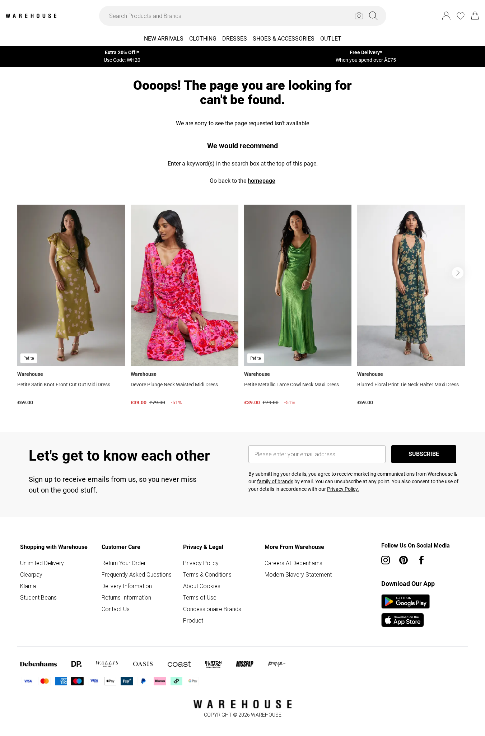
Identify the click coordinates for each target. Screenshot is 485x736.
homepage (261, 180)
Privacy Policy (201, 563)
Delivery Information (127, 586)
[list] (242, 307)
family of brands (275, 481)
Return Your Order (124, 563)
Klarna (28, 586)
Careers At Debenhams (293, 563)
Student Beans (38, 597)
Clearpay (31, 574)
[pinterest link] (403, 560)
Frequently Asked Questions (137, 574)
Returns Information (126, 597)
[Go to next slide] (457, 273)
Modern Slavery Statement (298, 574)
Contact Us (116, 608)
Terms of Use (199, 597)
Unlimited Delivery (42, 563)
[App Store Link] (405, 610)
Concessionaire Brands (212, 608)
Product (193, 620)
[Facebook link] (421, 560)
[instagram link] (385, 560)
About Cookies (201, 586)
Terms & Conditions (207, 574)
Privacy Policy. (343, 489)
